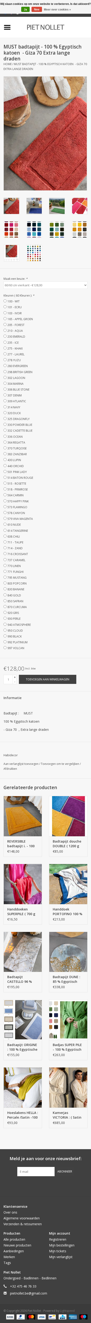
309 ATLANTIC (16, 401)
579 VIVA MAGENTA (20, 519)
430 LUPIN (14, 460)
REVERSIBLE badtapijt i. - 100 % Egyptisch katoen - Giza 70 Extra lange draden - (21, 843)
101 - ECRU (14, 307)
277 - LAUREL (15, 354)
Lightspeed (67, 1311)
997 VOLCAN (15, 648)
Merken (9, 1257)
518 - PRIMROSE (17, 489)
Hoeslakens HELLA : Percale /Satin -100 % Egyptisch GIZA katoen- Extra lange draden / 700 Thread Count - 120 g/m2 (22, 1115)
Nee (36, 9)
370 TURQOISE (17, 448)
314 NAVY (13, 407)
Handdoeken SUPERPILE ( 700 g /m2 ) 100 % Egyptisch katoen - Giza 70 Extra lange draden (21, 911)
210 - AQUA (15, 331)
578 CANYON (16, 513)
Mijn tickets (57, 1251)
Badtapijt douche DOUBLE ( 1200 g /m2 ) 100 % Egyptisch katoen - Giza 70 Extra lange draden (67, 843)
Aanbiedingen (14, 1251)
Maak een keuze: (16, 279)
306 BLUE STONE (18, 390)
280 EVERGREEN (17, 366)
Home (8, 64)
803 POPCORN (17, 583)
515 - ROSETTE (16, 484)
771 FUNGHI (15, 572)
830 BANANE (15, 589)
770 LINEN (14, 566)
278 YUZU (14, 360)
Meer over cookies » (57, 9)
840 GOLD (14, 595)
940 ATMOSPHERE (19, 625)
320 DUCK (14, 413)
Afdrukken (10, 769)
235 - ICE (13, 343)
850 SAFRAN (15, 601)
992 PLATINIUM (17, 642)
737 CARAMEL (16, 560)
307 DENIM (14, 395)
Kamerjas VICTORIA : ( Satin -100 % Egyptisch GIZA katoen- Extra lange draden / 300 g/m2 (67, 1115)
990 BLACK (14, 636)
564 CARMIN (15, 495)
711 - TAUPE (15, 542)
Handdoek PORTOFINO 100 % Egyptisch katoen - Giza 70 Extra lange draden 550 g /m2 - (67, 911)
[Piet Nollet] (52, 27)
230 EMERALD (16, 337)
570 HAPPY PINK (18, 501)
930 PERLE (14, 619)
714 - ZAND (15, 548)
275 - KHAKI (15, 348)
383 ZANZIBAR (17, 454)
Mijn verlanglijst (61, 1257)
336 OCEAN (15, 437)
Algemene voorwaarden (22, 1218)
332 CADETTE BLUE (19, 431)
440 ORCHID (15, 466)
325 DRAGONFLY (18, 419)
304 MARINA (15, 384)
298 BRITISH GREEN (19, 372)
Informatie (12, 698)
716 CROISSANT (17, 554)
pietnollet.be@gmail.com (28, 1293)
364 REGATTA (16, 442)
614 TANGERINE (17, 531)
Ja (25, 9)
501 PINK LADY (17, 472)
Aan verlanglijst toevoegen (21, 764)
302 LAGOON (16, 378)
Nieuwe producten (17, 1245)
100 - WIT (13, 301)
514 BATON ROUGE (20, 478)
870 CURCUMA (17, 607)
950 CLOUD (15, 631)
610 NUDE (14, 525)
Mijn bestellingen (61, 1245)
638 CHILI (13, 537)
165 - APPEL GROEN (20, 319)
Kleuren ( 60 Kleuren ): (19, 296)
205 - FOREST (15, 325)
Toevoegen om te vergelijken (60, 764)
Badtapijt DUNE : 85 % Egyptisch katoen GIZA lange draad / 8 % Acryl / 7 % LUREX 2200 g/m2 (68, 979)
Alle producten (14, 1239)
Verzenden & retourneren (23, 1224)
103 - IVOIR (14, 313)
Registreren (57, 1239)
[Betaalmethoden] (9, 1317)
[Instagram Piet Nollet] (70, 1186)
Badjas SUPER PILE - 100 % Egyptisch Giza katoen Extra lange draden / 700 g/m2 (67, 1047)
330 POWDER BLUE (19, 425)
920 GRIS (13, 613)
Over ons (10, 1212)
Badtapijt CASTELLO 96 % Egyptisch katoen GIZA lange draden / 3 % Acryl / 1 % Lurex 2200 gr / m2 (22, 979)
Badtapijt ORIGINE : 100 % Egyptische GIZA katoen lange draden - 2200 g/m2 (22, 1047)
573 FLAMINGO (17, 507)
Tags (7, 1262)
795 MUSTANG (17, 578)
